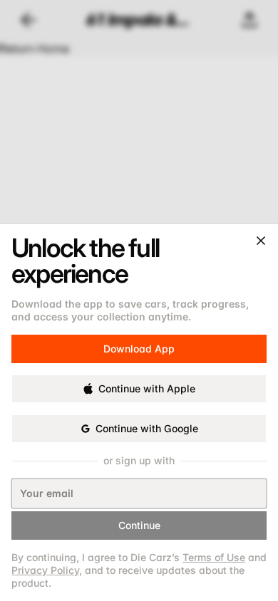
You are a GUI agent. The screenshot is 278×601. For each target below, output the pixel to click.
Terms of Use (213, 557)
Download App (139, 342)
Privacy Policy (45, 570)
